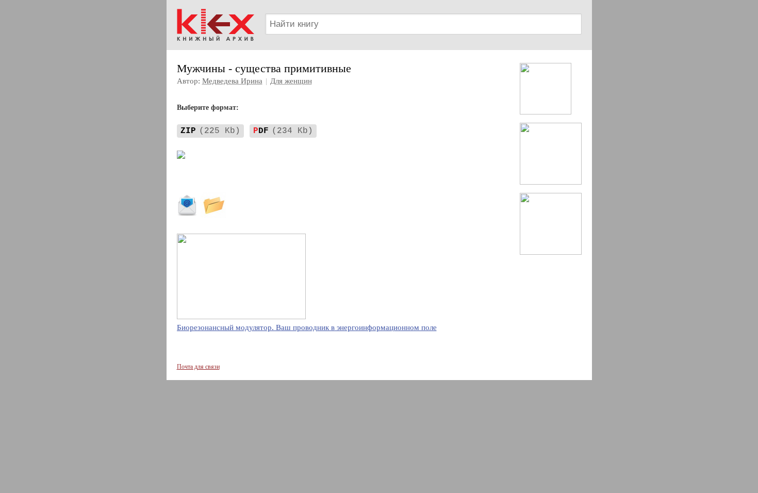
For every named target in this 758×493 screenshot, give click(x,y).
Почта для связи (198, 366)
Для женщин (291, 81)
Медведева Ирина (232, 81)
